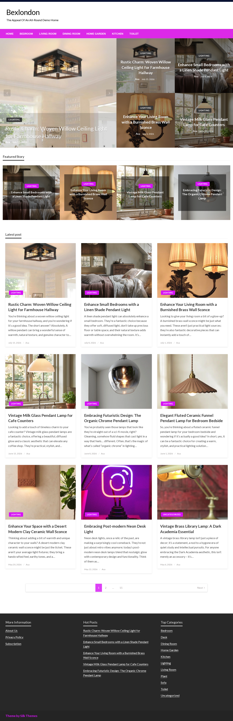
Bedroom (26, 33)
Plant (164, 676)
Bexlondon (23, 12)
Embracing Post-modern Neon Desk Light (115, 529)
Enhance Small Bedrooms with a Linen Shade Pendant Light (204, 67)
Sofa (163, 682)
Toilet (134, 33)
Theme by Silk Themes (21, 716)
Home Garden (96, 33)
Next (200, 587)
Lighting (14, 119)
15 (121, 587)
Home (9, 33)
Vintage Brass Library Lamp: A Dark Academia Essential (190, 529)
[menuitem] (10, 33)
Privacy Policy (14, 637)
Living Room (47, 33)
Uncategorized (172, 514)
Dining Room (71, 33)
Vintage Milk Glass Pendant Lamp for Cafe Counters (204, 122)
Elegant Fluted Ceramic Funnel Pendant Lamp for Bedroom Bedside (191, 418)
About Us (11, 630)
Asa (8, 142)
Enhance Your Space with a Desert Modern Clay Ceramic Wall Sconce (37, 529)
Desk (164, 637)
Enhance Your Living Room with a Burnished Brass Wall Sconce (146, 122)
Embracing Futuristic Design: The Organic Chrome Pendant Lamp (202, 194)
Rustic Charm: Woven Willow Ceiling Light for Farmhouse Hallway (56, 132)
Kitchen (117, 33)
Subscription (13, 643)
